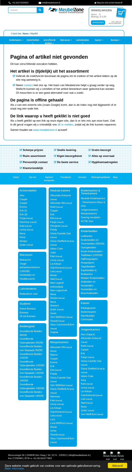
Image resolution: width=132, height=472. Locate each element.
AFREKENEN (98, 22)
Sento (53, 313)
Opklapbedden (88, 247)
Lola (52, 271)
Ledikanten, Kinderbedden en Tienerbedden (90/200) (92, 240)
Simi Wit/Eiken (58, 317)
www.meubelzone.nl (45, 129)
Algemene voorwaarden (49, 178)
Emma (23, 207)
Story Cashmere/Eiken (62, 324)
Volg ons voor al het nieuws (108, 3)
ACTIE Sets (87, 221)
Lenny (23, 229)
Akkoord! (117, 465)
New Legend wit (58, 290)
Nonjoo (23, 241)
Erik (52, 214)
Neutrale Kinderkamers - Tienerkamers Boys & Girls (93, 202)
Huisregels (82, 177)
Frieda (53, 229)
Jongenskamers (89, 210)
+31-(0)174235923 (19, 3)
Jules (53, 252)
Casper (23, 199)
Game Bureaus (28, 308)
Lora (52, 419)
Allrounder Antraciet (60, 195)
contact (28, 85)
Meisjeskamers (89, 213)
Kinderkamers (15, 40)
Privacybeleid (66, 177)
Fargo (23, 218)
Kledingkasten (88, 308)
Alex (22, 195)
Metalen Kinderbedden (92, 278)
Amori (53, 351)
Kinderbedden (33, 40)
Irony (83, 380)
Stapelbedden (88, 266)
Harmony (24, 222)
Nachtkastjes (88, 315)
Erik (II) (23, 214)
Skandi (53, 321)
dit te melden (65, 124)
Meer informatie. (14, 468)
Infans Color (56, 248)
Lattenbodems (82, 40)
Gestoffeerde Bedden (49, 41)
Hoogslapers (87, 262)
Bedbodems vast (29, 294)
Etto (52, 218)
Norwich (54, 305)
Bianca (53, 354)
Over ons (32, 177)
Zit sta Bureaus (28, 316)
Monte (53, 275)
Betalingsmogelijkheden (99, 177)
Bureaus (115, 40)
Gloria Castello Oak (60, 233)
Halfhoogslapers (89, 259)
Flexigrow (55, 226)
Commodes (87, 319)
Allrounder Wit (57, 203)
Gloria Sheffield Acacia (62, 241)
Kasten (98, 40)
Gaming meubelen (90, 217)
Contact (16, 177)
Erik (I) (23, 210)
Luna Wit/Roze (58, 423)
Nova (53, 302)
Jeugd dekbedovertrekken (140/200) (30, 267)
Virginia (54, 332)
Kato (22, 226)
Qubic (23, 244)
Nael (52, 279)
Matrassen (65, 40)
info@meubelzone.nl (51, 3)
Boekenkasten (88, 312)
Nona (22, 233)
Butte (53, 207)
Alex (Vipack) (88, 334)
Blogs (115, 177)
